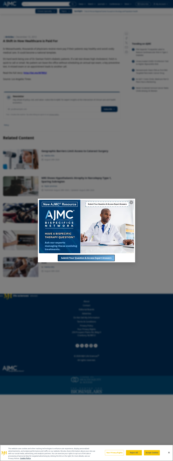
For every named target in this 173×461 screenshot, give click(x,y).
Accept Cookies (152, 453)
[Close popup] (131, 202)
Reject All (134, 453)
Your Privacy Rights (114, 453)
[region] (86, 453)
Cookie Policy (25, 458)
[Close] (169, 452)
